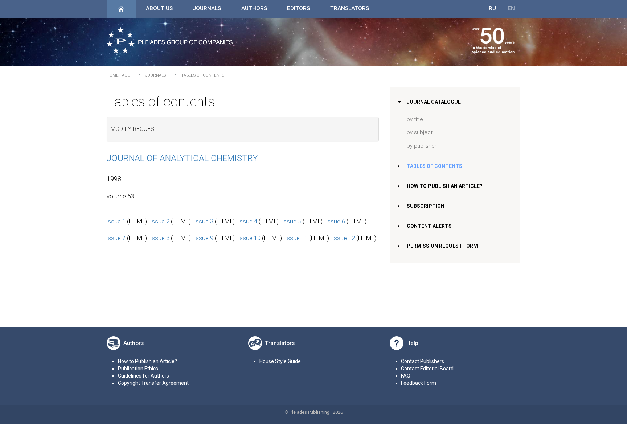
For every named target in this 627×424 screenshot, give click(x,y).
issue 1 (116, 221)
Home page (118, 75)
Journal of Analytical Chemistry (182, 158)
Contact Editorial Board (427, 368)
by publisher (422, 146)
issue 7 (116, 238)
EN (511, 8)
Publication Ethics (138, 368)
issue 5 (291, 221)
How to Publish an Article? (445, 186)
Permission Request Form (442, 246)
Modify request (134, 128)
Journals (207, 8)
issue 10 (249, 238)
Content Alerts (429, 226)
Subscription (425, 206)
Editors (298, 8)
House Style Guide (280, 361)
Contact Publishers (422, 361)
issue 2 (160, 221)
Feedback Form (418, 383)
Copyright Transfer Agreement (153, 383)
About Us (159, 8)
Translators (349, 8)
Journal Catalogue (434, 102)
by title (415, 119)
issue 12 (344, 238)
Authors (254, 8)
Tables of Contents (434, 166)
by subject (420, 132)
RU (492, 8)
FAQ (405, 376)
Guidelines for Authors (143, 376)
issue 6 (335, 221)
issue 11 (297, 238)
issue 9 (203, 238)
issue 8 (160, 238)
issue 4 (247, 221)
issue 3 (203, 221)
